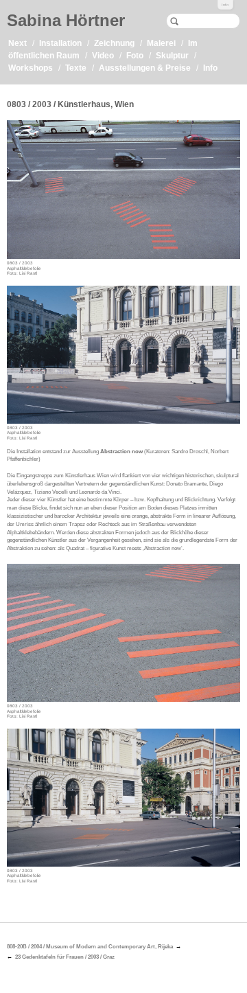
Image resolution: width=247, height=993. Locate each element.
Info (225, 5)
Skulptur (172, 55)
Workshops (30, 68)
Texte (75, 68)
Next (17, 43)
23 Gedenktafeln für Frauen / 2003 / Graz (65, 957)
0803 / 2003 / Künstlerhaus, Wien (70, 104)
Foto (134, 55)
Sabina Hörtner (66, 20)
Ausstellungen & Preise (145, 68)
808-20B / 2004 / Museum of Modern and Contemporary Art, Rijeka (90, 947)
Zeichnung (114, 43)
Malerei (161, 43)
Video (103, 55)
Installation (60, 43)
